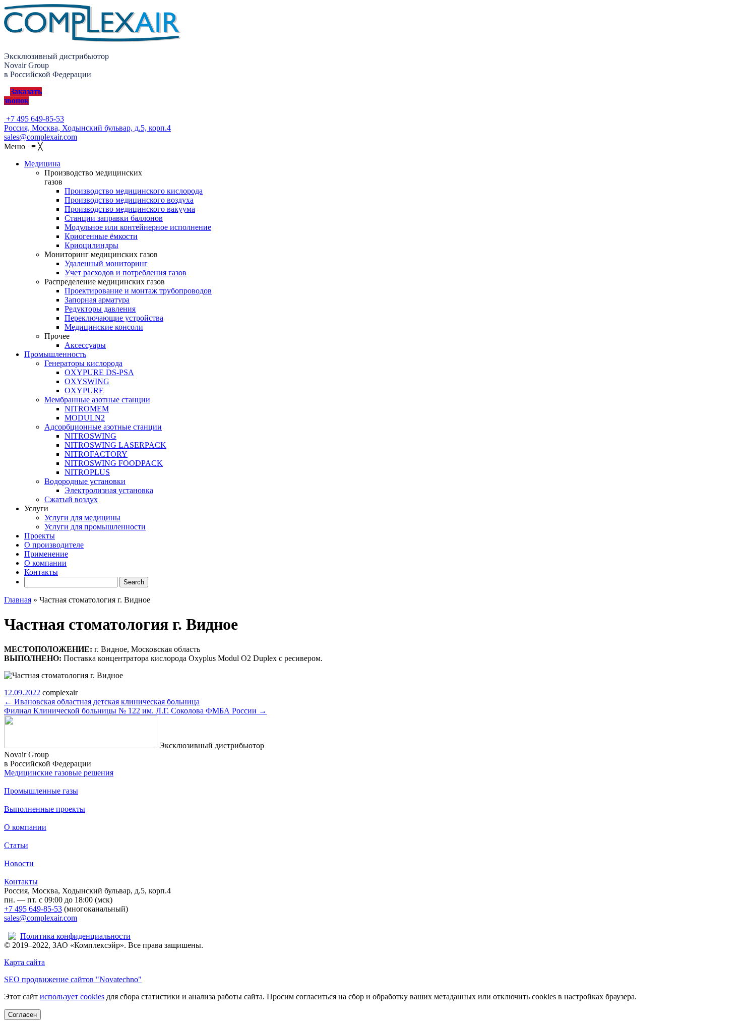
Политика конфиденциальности (75, 936)
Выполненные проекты (44, 809)
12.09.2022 (22, 692)
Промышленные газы (41, 791)
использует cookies (72, 996)
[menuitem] (42, 163)
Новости (19, 863)
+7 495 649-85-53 (34, 118)
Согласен (22, 1014)
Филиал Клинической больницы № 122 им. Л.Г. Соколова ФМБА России (135, 710)
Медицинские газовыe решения (58, 772)
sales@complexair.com (40, 918)
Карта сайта (24, 962)
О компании (25, 827)
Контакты (21, 881)
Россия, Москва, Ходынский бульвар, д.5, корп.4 (87, 128)
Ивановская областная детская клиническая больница (102, 701)
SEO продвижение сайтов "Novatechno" (73, 979)
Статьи (16, 845)
